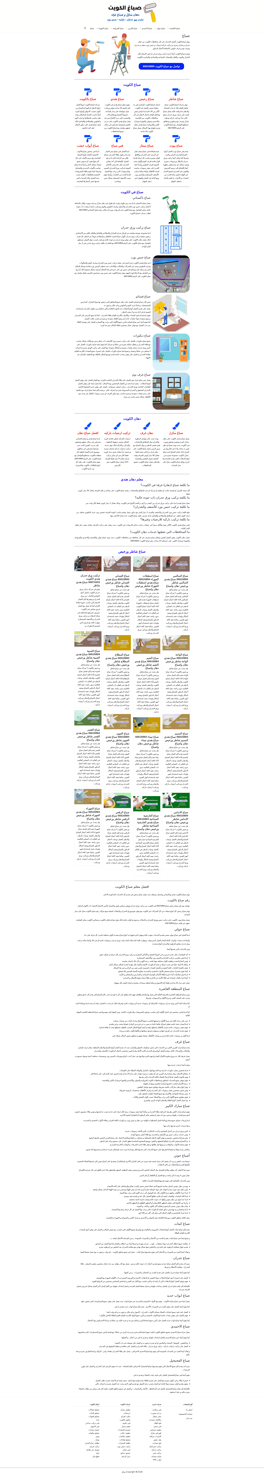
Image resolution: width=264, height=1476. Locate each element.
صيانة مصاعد (156, 1456)
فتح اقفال (157, 1423)
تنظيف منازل (125, 1410)
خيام (97, 1453)
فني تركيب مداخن (92, 1423)
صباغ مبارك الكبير (179, 1112)
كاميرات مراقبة (155, 1436)
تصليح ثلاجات (94, 1413)
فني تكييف (126, 1423)
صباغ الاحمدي (147, 28)
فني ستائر (126, 1450)
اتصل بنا (189, 1410)
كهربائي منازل (156, 1433)
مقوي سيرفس (155, 1430)
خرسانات (126, 1413)
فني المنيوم (95, 1426)
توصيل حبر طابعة (92, 1450)
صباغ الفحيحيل (173, 1375)
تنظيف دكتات (125, 1433)
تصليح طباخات (124, 1440)
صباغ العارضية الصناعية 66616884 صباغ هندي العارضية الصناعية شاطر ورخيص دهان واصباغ (148, 822)
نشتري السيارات (124, 1430)
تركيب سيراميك (155, 1446)
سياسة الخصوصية (185, 1414)
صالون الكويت (125, 1420)
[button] (168, 28)
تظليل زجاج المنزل (92, 1443)
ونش (97, 1436)
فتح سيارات (156, 1443)
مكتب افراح (125, 1416)
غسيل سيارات (93, 1430)
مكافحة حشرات (155, 1420)
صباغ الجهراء (103, 28)
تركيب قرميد (94, 1446)
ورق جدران (120, 240)
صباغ (92, 28)
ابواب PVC (157, 1460)
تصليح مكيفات (93, 1433)
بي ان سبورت (156, 1413)
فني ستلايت (156, 1410)
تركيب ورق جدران (133, 236)
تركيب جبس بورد (123, 1446)
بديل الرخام (126, 1456)
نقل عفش (157, 1440)
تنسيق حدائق (125, 1453)
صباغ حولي (161, 28)
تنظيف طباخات (124, 1436)
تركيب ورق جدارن (93, 243)
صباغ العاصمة (175, 28)
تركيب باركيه (156, 1450)
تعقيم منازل (125, 1426)
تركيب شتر (157, 1453)
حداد (97, 1420)
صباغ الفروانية (118, 28)
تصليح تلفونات (93, 1416)
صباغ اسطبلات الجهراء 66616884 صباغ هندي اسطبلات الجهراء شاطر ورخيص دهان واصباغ (147, 582)
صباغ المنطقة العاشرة (177, 994)
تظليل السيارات (124, 1443)
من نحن (189, 1418)
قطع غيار (95, 1456)
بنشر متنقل (157, 1416)
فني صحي (157, 1426)
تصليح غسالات (93, 1410)
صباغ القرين (132, 28)
